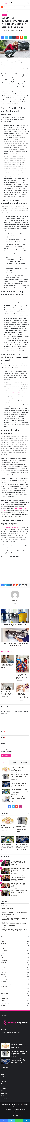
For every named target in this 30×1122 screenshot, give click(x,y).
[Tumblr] (14, 37)
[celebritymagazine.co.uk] (10, 2)
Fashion (4, 962)
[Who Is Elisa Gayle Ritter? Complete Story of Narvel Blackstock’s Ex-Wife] (5, 878)
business (4, 943)
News (3, 988)
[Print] (26, 585)
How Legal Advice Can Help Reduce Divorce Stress (7, 666)
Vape (3, 1005)
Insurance (4, 981)
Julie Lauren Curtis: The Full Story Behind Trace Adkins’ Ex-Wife (19, 885)
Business (4, 946)
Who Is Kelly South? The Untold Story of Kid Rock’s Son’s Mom (18, 863)
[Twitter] (6, 37)
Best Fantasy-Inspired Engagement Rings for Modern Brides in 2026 (17, 769)
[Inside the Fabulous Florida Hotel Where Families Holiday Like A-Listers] (6, 791)
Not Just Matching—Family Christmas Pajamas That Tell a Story (21, 676)
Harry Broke (6, 30)
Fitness (4, 965)
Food (3, 967)
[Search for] (28, 3)
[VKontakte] (20, 585)
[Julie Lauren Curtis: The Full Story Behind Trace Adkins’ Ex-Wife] (5, 885)
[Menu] (2, 3)
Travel (3, 1000)
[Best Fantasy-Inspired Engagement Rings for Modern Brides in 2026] (6, 769)
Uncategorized (5, 1003)
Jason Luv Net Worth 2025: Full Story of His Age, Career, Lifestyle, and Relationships (19, 892)
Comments (24, 762)
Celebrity (4, 950)
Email (3, 737)
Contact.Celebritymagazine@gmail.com (10, 1032)
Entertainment (5, 960)
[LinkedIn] (10, 37)
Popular (14, 762)
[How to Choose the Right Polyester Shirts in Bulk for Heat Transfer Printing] (6, 784)
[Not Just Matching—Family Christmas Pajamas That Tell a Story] (22, 664)
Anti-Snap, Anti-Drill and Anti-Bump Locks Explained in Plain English (19, 776)
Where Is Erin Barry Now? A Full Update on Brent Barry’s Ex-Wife (20, 870)
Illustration (4, 979)
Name (3, 731)
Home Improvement (7, 976)
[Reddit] (21, 37)
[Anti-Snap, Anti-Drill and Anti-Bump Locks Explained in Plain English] (6, 777)
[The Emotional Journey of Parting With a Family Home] (7, 686)
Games (4, 969)
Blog (3, 941)
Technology (5, 998)
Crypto (4, 953)
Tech (3, 996)
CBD (3, 948)
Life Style (9, 12)
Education (4, 957)
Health (3, 974)
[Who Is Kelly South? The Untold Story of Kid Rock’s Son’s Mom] (5, 863)
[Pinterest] (17, 37)
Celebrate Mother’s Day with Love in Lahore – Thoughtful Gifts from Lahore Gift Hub (22, 696)
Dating (3, 955)
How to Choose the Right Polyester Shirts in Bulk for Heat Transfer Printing (18, 783)
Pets (3, 991)
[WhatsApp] (25, 37)
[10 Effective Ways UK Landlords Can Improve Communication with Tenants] (6, 799)
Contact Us (4, 1098)
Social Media (5, 993)
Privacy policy (23, 1109)
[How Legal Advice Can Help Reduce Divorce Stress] (7, 659)
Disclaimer (15, 1111)
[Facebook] (2, 37)
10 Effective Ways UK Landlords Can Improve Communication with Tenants (19, 798)
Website (3, 743)
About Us (16, 1109)
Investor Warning (6, 984)
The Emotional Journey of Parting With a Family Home (7, 693)
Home (4, 12)
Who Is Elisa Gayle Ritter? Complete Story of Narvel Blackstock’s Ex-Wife (18, 877)
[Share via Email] (23, 585)
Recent (5, 762)
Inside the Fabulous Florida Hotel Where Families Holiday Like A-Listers (19, 791)
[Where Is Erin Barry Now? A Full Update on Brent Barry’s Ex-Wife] (5, 871)
